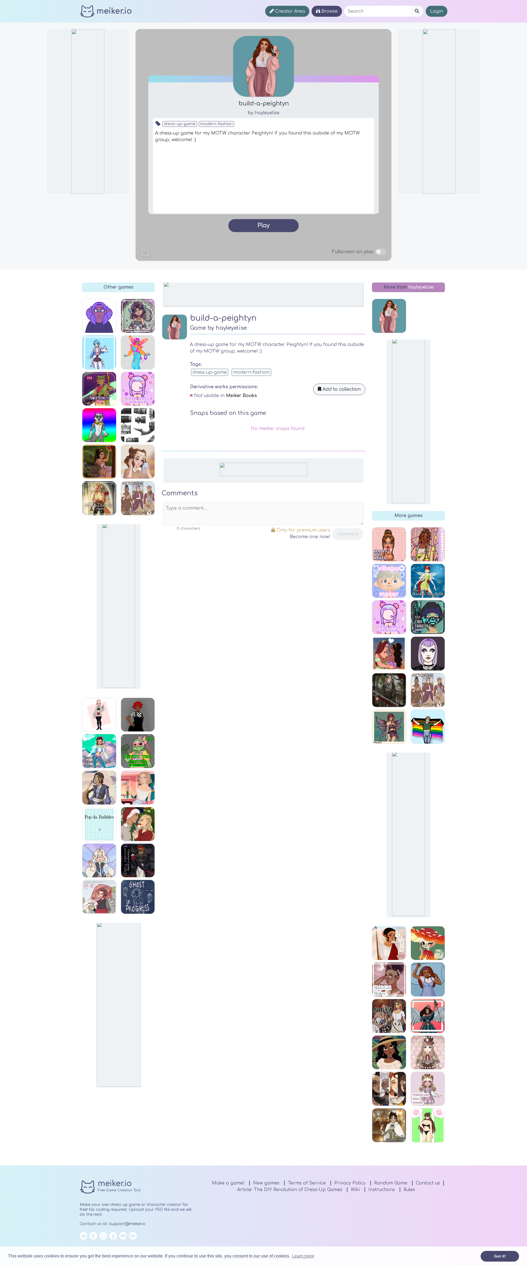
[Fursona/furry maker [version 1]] (99, 425)
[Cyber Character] (428, 617)
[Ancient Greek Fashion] (389, 943)
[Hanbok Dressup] (99, 897)
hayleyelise (267, 112)
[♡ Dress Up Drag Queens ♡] (428, 1016)
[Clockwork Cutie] (428, 1052)
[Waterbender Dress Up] (99, 787)
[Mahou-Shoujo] (99, 352)
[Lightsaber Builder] (138, 425)
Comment (347, 534)
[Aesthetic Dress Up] (138, 715)
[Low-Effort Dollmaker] (99, 316)
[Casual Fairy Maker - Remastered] (99, 751)
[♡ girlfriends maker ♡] (389, 653)
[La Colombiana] (389, 1052)
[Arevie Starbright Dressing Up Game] (428, 1125)
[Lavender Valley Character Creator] (138, 860)
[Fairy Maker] (389, 727)
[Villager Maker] (389, 581)
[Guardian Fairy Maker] (428, 581)
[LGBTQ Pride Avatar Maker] (428, 727)
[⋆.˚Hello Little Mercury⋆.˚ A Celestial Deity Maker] (138, 316)
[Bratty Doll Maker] (389, 544)
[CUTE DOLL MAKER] (138, 389)
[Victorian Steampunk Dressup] (138, 498)
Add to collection (341, 389)
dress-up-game (180, 124)
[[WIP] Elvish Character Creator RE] (389, 690)
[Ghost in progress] (138, 897)
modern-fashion (216, 124)
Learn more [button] (303, 1256)
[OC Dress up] (99, 715)
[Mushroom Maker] (428, 943)
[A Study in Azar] (389, 1016)
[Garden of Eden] (99, 462)
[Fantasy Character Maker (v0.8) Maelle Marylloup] (99, 498)
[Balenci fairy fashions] (138, 352)
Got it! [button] (500, 1256)
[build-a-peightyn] (389, 316)
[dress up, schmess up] (428, 544)
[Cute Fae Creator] (99, 860)
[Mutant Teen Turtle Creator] (138, 751)
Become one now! (310, 536)
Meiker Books (241, 395)
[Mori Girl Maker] (389, 979)
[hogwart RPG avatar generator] (389, 1089)
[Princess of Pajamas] (428, 979)
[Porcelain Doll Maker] (428, 1089)
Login (436, 11)
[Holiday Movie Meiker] (138, 824)
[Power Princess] (99, 389)
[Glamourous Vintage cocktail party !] (138, 787)
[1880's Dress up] (389, 1125)
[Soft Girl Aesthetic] (138, 462)
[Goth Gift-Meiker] (428, 653)
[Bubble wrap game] (99, 824)
